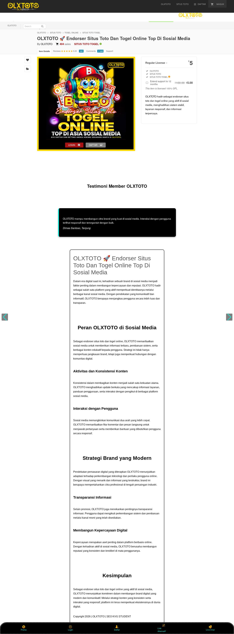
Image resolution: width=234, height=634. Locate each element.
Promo (24, 630)
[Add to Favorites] (27, 60)
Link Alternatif (162, 629)
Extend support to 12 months (171, 83)
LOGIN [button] (71, 145)
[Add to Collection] (27, 69)
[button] (5, 317)
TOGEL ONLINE (71, 32)
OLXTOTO (11, 25)
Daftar (117, 630)
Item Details (44, 51)
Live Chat (210, 630)
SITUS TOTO (55, 32)
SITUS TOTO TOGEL (91, 32)
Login (70, 630)
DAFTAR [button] (93, 145)
